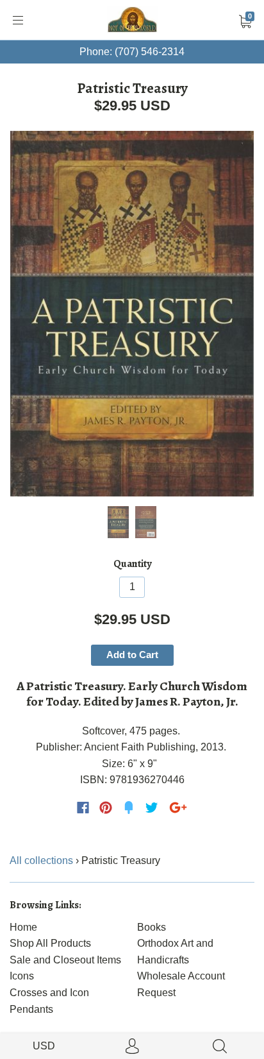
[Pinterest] (105, 807)
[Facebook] (83, 807)
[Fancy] (128, 807)
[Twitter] (151, 807)
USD (44, 1045)
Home (23, 927)
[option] (132, 313)
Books (151, 927)
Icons (22, 975)
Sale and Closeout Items (65, 959)
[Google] (178, 807)
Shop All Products (50, 943)
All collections (41, 860)
